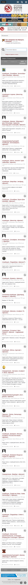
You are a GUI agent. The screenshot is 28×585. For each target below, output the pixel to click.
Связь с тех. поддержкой (14, 579)
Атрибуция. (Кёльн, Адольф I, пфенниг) (11, 351)
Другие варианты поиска (12, 54)
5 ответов (17, 86)
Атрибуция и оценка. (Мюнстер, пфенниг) (12, 95)
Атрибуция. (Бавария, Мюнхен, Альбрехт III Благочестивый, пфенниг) (12, 435)
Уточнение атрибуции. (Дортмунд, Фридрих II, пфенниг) (13, 295)
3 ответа (17, 191)
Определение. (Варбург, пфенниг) (13, 474)
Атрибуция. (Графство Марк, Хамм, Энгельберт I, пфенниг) (13, 494)
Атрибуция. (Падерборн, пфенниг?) (13, 262)
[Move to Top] (25, 583)
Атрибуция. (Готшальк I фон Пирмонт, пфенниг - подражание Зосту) (12, 332)
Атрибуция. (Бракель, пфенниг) (12, 278)
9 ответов (17, 341)
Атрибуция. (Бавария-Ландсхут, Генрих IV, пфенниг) (12, 455)
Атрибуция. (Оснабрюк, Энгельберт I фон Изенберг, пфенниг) (13, 74)
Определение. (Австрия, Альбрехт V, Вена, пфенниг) (13, 372)
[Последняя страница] (26, 61)
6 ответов (17, 113)
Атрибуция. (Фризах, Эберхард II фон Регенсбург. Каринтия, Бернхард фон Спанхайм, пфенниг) (13, 123)
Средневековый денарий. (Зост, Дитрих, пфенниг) (12, 395)
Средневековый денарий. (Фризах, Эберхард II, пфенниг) (13, 556)
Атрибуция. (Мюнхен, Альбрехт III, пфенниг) (13, 312)
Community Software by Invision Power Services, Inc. (14, 582)
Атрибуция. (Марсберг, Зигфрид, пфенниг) (13, 182)
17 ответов (17, 546)
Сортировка (22, 63)
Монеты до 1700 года (21, 126)
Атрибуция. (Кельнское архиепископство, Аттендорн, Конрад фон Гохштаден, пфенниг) (13, 535)
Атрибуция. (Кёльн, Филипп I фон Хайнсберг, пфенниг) (13, 161)
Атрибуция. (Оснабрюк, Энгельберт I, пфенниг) (13, 240)
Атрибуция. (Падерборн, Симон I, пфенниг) (13, 515)
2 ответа (17, 253)
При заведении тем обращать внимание (14, 40)
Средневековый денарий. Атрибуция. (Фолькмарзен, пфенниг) (10, 142)
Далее (22, 61)
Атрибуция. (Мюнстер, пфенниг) (12, 220)
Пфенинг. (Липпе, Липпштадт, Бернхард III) (12, 415)
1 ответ (17, 322)
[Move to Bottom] (21, 583)
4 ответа (17, 152)
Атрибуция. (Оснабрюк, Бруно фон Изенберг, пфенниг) (13, 200)
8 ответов (17, 132)
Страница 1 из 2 (14, 61)
